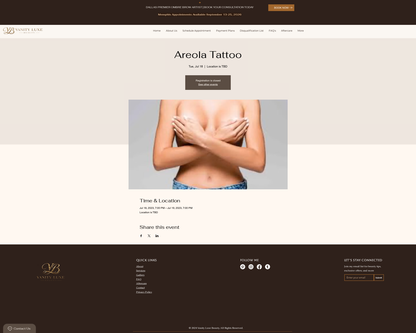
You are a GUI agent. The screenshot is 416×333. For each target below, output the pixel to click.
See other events (208, 84)
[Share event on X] (149, 236)
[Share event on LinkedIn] (157, 236)
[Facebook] (259, 266)
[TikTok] (267, 266)
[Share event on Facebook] (141, 236)
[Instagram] (251, 266)
